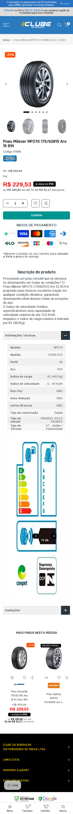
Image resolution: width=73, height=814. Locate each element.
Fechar (66, 4)
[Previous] (6, 84)
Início (6, 40)
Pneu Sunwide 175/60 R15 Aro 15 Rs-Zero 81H (19, 695)
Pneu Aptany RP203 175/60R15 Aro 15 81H (53, 698)
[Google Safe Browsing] (35, 799)
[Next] (67, 84)
